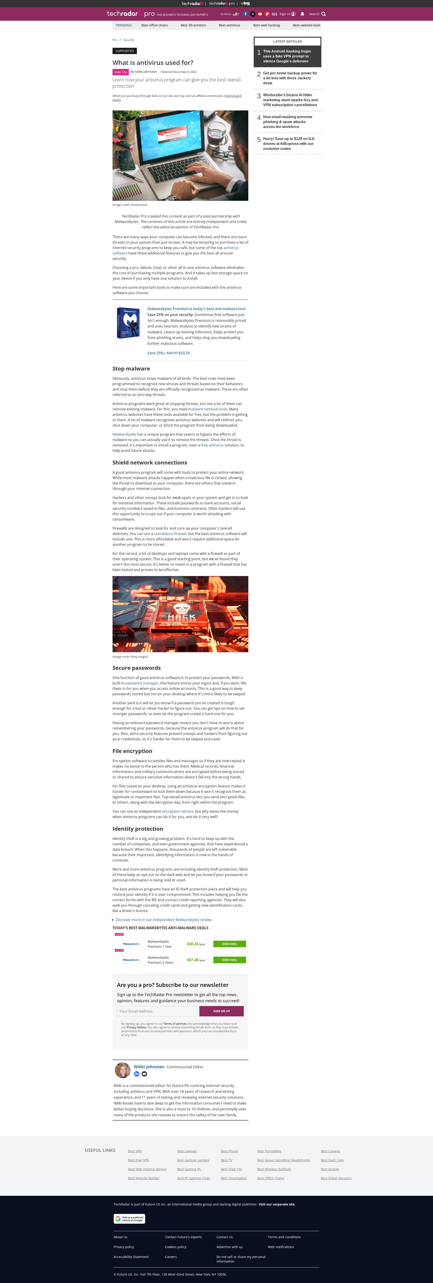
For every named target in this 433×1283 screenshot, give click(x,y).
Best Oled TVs (231, 1169)
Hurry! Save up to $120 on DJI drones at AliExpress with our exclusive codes (288, 144)
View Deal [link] (229, 944)
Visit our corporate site (277, 1204)
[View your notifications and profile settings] (302, 13)
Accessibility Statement (131, 1257)
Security (129, 40)
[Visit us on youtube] (260, 14)
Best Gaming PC (189, 1169)
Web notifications (281, 1247)
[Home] (193, 3)
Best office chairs (154, 25)
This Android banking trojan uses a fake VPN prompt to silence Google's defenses (287, 56)
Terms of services (175, 1024)
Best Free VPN (138, 1160)
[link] (128, 324)
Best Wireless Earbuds (274, 1169)
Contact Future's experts (183, 1237)
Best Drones (330, 1169)
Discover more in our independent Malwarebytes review (163, 919)
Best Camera (330, 1151)
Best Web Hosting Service (147, 1169)
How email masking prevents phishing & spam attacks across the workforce (287, 122)
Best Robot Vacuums (336, 1178)
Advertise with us (229, 1247)
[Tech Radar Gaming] (243, 3)
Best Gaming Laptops (193, 1160)
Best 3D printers (193, 25)
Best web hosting (266, 25)
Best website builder (309, 25)
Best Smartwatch (233, 1178)
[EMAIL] (145, 1074)
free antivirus (212, 445)
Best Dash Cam (332, 1160)
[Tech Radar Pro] (220, 3)
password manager (141, 683)
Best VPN (135, 1151)
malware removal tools (207, 409)
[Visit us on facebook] (245, 14)
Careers (171, 1257)
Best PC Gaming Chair (193, 1178)
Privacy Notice (136, 1027)
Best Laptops (187, 1151)
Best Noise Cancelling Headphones (283, 1160)
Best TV (226, 1160)
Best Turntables (269, 1151)
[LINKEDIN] (138, 1074)
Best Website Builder (144, 1178)
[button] (317, 14)
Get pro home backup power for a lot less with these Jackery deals (290, 78)
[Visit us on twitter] (253, 14)
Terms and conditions (284, 1237)
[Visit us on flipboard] (267, 14)
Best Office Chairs (270, 1178)
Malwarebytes (124, 434)
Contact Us (224, 1237)
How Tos (120, 72)
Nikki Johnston (146, 71)
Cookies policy (175, 1247)
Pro (115, 40)
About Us (120, 1237)
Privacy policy (124, 1247)
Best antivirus (229, 25)
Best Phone (229, 1151)
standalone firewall (170, 533)
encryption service (177, 811)
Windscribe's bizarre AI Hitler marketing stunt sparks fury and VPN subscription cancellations (290, 100)
